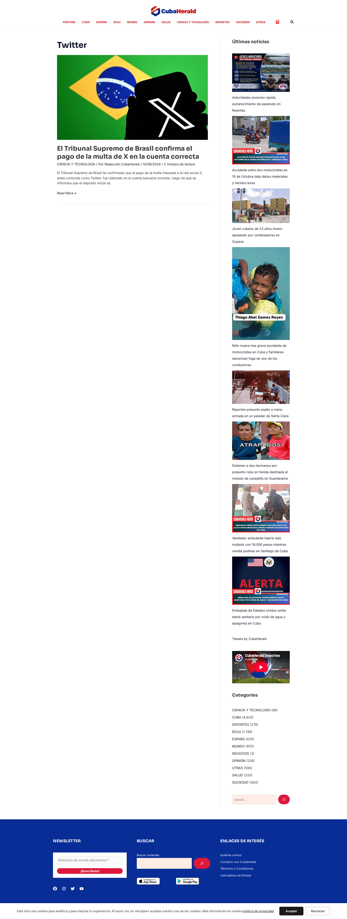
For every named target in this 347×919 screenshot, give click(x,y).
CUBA (236, 717)
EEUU (236, 732)
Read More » (66, 193)
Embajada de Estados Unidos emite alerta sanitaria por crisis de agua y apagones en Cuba (259, 616)
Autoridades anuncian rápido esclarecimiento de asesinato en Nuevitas (256, 103)
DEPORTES (240, 725)
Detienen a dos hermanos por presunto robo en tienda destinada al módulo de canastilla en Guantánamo (260, 472)
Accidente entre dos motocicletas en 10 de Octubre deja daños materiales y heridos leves (260, 176)
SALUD (237, 775)
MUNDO (238, 746)
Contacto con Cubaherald (238, 862)
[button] (292, 22)
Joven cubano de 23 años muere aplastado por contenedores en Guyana (257, 235)
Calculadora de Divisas (235, 875)
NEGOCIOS (240, 753)
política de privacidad (258, 911)
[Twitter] (73, 889)
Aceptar (291, 911)
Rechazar (318, 911)
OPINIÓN (238, 761)
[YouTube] (82, 889)
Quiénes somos (231, 855)
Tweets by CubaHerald (249, 639)
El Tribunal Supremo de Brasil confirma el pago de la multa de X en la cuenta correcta (128, 152)
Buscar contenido (148, 855)
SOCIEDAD (240, 782)
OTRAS (237, 768)
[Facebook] (55, 889)
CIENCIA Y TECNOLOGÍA (76, 164)
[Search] (284, 799)
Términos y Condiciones (236, 868)
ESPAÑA (238, 739)
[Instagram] (64, 889)
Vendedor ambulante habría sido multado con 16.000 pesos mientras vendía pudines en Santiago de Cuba (260, 544)
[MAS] (202, 863)
